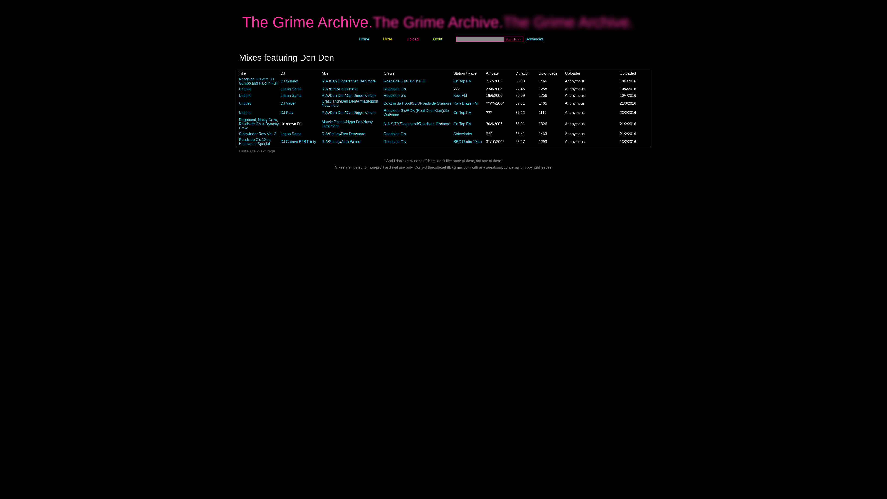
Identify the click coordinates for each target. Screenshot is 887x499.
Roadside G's (395, 81)
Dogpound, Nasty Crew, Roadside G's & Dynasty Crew (259, 124)
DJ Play (286, 113)
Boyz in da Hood (397, 103)
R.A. (325, 81)
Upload (413, 39)
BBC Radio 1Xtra (467, 142)
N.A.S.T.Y (392, 124)
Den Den (359, 81)
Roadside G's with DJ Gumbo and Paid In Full (258, 81)
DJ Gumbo (289, 81)
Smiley (334, 134)
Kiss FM (460, 95)
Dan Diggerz (340, 81)
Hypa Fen (354, 122)
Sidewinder (462, 134)
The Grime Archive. (307, 22)
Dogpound (409, 124)
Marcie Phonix (333, 122)
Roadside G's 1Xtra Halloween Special (255, 142)
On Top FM (462, 81)
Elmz (334, 89)
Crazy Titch (331, 101)
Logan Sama (290, 89)
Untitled (245, 89)
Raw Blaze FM (465, 103)
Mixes (388, 39)
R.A (325, 134)
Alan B (346, 142)
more (371, 81)
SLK (415, 103)
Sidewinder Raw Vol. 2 (257, 134)
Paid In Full (416, 81)
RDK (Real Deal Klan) (425, 111)
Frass (343, 89)
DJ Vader (288, 103)
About (437, 39)
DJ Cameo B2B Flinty (298, 142)
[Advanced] (535, 39)
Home (364, 39)
